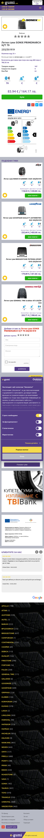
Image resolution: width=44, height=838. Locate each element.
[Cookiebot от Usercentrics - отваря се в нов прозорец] (33, 379)
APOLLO (5, 606)
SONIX (4, 783)
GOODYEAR (7, 688)
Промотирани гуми (8, 816)
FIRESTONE (6, 660)
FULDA (4, 669)
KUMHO (5, 706)
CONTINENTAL (8, 642)
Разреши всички (22, 450)
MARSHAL (6, 720)
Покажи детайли (31, 443)
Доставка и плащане (8, 819)
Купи (22, 97)
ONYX (4, 751)
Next (40, 552)
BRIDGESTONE (8, 633)
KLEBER (5, 697)
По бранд (5, 813)
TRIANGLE (6, 797)
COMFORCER (7, 638)
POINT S (5, 761)
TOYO (4, 792)
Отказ (22, 456)
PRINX (4, 765)
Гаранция (27, 823)
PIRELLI (5, 756)
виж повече (33, 195)
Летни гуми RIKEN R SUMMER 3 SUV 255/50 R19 (22, 179)
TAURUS (5, 788)
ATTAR (4, 610)
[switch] (39, 422)
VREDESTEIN (7, 806)
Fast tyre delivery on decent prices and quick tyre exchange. (22, 582)
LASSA (4, 710)
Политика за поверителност (11, 823)
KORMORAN (7, 701)
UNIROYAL (6, 802)
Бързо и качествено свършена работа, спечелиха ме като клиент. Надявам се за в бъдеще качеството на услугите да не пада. (22, 563)
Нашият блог (11, 827)
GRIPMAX (6, 692)
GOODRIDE (6, 683)
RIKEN (4, 770)
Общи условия (28, 819)
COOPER (5, 647)
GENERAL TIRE (8, 674)
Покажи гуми (22, 464)
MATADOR (6, 724)
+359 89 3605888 (8, 9)
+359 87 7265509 (8, 7)
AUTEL (4, 619)
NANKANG (6, 742)
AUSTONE (6, 615)
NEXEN (5, 747)
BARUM (5, 624)
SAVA (4, 779)
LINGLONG (6, 715)
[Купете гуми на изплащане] (22, 491)
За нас (26, 816)
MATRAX (5, 729)
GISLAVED (6, 679)
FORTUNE (6, 665)
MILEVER (5, 738)
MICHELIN (6, 733)
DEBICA (5, 651)
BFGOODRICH (7, 628)
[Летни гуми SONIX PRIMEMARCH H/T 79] (22, 24)
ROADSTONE (7, 774)
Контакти (26, 813)
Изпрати (22, 369)
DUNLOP (5, 656)
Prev (36, 552)
